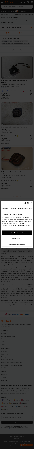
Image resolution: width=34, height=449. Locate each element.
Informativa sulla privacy (22, 225)
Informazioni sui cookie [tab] (25, 208)
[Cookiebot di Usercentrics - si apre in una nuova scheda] (24, 203)
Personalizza (16, 238)
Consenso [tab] (5, 208)
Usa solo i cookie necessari (17, 244)
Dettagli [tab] (13, 208)
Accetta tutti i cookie (17, 233)
